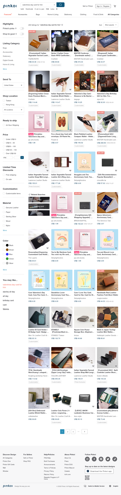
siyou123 (100, 99)
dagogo (77, 99)
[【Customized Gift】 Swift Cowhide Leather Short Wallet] (107, 357)
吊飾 (47, 9)
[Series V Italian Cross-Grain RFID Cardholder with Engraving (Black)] (62, 40)
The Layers (32, 257)
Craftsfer (54, 59)
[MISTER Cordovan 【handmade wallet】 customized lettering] (84, 40)
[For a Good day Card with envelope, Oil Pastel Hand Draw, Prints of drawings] (62, 121)
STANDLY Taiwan (57, 335)
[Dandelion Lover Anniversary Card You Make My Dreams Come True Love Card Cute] (62, 280)
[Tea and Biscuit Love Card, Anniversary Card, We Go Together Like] (107, 239)
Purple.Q (54, 139)
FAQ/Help (47, 458)
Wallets (6, 309)
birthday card (8, 300)
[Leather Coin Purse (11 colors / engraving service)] (62, 398)
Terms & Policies (50, 468)
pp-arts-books (33, 139)
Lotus (52, 9)
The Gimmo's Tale (104, 220)
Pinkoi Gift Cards (9, 464)
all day (5, 296)
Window (5, 471)
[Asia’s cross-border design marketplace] (9, 6)
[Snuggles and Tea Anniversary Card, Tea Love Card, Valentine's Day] (84, 162)
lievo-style (78, 416)
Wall (4, 468)
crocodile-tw (101, 180)
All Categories (7, 458)
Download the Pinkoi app (101, 471)
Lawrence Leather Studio (60, 99)
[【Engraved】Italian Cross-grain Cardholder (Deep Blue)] (107, 40)
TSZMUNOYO (33, 59)
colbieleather (33, 416)
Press (67, 461)
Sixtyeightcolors (80, 180)
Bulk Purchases (49, 461)
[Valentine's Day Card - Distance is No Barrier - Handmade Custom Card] (84, 81)
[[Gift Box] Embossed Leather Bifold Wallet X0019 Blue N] (39, 398)
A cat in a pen (39, 9)
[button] (22, 157)
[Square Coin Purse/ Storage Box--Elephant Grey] (84, 317)
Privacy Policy (49, 471)
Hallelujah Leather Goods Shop (108, 335)
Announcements (49, 464)
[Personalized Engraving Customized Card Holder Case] (39, 239)
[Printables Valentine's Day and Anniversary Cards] (39, 121)
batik (22, 9)
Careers (67, 471)
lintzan (76, 335)
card (4, 304)
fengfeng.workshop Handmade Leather (43, 375)
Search (60, 4)
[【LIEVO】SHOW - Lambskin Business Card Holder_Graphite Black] (84, 398)
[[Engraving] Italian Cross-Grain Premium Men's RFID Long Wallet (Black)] (39, 81)
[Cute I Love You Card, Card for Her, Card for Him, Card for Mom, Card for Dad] (84, 280)
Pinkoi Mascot (69, 468)
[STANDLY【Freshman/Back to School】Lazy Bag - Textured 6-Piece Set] (62, 317)
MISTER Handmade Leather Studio (87, 59)
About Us (68, 458)
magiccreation (102, 298)
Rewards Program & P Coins (51, 478)
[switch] (13, 28)
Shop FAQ (26, 461)
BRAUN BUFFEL (80, 220)
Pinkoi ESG (69, 464)
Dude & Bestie (102, 375)
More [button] (5, 69)
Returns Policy (49, 474)
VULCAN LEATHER (58, 375)
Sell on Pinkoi (88, 6)
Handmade (29, 9)
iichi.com (68, 474)
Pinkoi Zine (7, 461)
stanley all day (9, 291)
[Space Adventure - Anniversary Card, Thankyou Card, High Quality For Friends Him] (107, 202)
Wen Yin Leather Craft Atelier (39, 335)
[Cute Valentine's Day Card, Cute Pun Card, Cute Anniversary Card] (39, 280)
